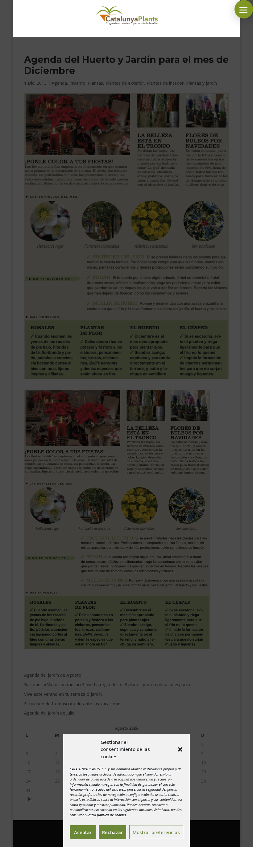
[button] (180, 749)
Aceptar (83, 832)
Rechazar (112, 832)
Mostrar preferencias (156, 832)
